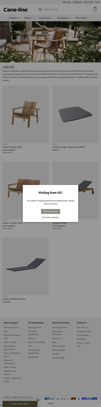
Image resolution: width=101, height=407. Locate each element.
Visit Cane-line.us (50, 211)
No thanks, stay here (50, 217)
